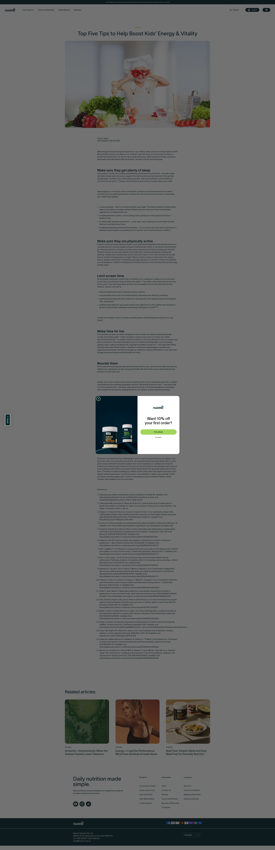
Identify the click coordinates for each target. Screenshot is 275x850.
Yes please (158, 432)
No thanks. (158, 437)
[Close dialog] (98, 399)
